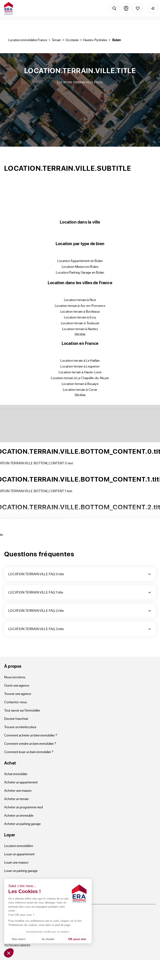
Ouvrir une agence (16, 685)
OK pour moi (77, 939)
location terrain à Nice (80, 299)
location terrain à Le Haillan (80, 360)
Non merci (18, 939)
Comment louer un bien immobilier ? (28, 752)
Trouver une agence (17, 693)
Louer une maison (16, 862)
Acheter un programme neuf (23, 807)
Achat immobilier (16, 774)
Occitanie (72, 40)
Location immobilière (18, 845)
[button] (9, 953)
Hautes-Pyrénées (95, 40)
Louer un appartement (19, 854)
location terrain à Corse (80, 389)
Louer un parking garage (21, 870)
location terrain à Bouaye (80, 383)
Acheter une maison (17, 790)
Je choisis (47, 939)
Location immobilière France (27, 40)
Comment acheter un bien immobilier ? (30, 735)
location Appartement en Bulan (79, 260)
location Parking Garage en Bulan (80, 272)
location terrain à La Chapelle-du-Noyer (80, 378)
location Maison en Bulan (80, 266)
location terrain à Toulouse (80, 323)
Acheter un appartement (21, 782)
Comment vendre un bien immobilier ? (30, 743)
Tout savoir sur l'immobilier (22, 710)
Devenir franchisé (16, 718)
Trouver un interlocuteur (20, 727)
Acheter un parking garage (22, 823)
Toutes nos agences (17, 945)
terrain (56, 40)
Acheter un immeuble (18, 815)
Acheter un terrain (16, 799)
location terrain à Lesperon (80, 366)
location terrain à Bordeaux (80, 311)
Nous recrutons (14, 677)
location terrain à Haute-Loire (80, 372)
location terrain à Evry (80, 317)
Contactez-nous (15, 702)
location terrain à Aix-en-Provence (80, 305)
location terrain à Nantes (80, 329)
